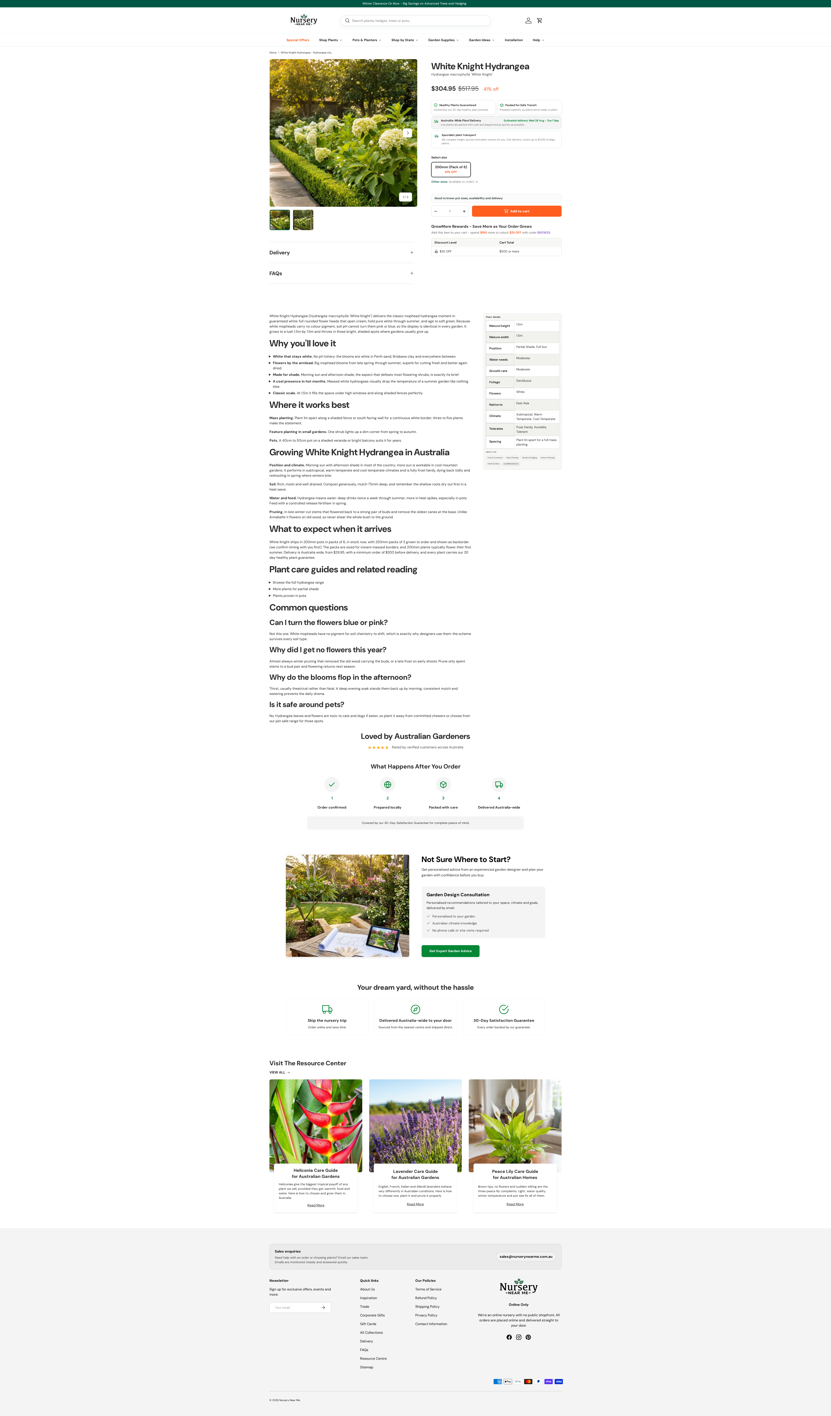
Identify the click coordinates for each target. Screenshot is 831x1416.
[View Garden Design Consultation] (347, 905)
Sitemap (366, 1367)
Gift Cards (368, 1324)
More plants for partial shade (296, 589)
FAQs (364, 1350)
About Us (367, 1289)
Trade (364, 1306)
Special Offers (298, 40)
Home (273, 52)
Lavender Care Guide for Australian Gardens (415, 1174)
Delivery (366, 1341)
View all (277, 1072)
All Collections (371, 1332)
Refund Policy (426, 1298)
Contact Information (431, 1324)
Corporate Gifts (372, 1315)
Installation (514, 40)
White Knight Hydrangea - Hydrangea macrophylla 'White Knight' (307, 52)
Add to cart (520, 211)
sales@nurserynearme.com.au (526, 1256)
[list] (343, 133)
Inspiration (368, 1298)
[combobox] (415, 20)
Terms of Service (428, 1289)
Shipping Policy (427, 1306)
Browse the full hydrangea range (298, 582)
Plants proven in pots (289, 595)
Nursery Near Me (289, 1400)
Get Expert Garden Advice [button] (450, 951)
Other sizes (452, 182)
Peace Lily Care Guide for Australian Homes (515, 1174)
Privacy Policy (426, 1315)
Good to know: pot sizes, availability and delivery (469, 198)
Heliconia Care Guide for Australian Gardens (316, 1173)
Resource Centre (373, 1358)
